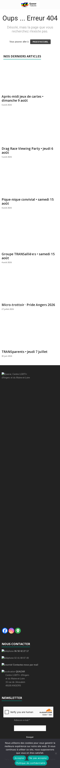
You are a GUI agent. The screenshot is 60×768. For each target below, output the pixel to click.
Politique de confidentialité (30, 763)
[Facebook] (5, 631)
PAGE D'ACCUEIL (40, 42)
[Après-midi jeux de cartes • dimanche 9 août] (30, 78)
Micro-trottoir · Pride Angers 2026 (28, 305)
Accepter (19, 758)
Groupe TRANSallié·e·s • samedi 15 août (28, 256)
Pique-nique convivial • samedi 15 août (28, 201)
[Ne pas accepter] (56, 753)
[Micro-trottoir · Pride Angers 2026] (30, 286)
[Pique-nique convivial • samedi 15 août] (30, 181)
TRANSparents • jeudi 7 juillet (25, 352)
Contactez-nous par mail (25, 665)
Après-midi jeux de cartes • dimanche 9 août (22, 98)
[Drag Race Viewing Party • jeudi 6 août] (30, 129)
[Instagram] (11, 631)
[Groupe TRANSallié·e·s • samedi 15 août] (30, 234)
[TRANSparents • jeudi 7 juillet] (30, 333)
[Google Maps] (18, 631)
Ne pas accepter (38, 758)
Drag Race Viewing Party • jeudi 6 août (27, 150)
